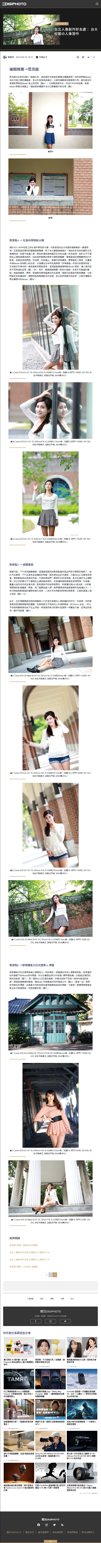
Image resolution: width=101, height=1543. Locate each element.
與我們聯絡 (72, 1532)
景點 (52, 1299)
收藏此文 (43, 57)
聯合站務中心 (88, 1532)
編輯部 (11, 57)
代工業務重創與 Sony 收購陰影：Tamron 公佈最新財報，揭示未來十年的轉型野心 (18, 1393)
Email (94, 57)
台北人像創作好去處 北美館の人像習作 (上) (29, 1252)
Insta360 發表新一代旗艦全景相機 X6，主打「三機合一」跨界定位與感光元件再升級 (82, 1393)
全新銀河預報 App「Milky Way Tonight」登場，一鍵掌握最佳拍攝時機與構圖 (49, 1393)
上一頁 (46, 1274)
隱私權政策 (58, 1532)
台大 (72, 1299)
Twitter (88, 57)
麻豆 (42, 1299)
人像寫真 (30, 1299)
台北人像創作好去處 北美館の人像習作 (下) (29, 1259)
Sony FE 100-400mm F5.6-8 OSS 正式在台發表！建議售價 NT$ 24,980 (49, 1456)
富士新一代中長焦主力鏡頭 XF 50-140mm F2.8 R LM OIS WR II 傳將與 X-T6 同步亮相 (81, 1456)
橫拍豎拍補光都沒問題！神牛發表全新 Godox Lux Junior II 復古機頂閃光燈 (19, 1487)
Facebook (78, 57)
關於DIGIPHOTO (14, 1532)
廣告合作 (30, 1532)
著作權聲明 (43, 1532)
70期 (62, 1299)
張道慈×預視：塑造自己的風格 (23, 1245)
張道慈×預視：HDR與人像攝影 (23, 1267)
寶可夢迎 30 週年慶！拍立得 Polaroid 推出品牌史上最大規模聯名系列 (19, 1362)
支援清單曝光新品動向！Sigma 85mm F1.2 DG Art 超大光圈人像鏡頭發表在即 (81, 1487)
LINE (83, 57)
